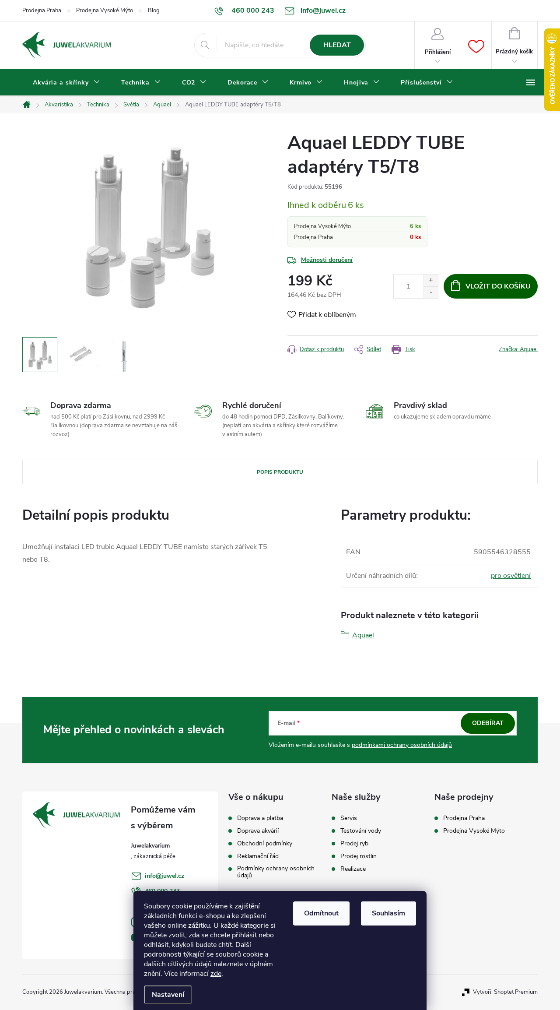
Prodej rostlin (358, 856)
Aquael (363, 635)
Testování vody (360, 830)
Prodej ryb (354, 843)
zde (215, 973)
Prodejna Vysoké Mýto (104, 10)
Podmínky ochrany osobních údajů (276, 872)
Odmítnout (321, 913)
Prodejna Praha (41, 10)
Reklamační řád (258, 856)
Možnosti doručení (327, 260)
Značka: (518, 349)
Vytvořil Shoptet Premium (505, 992)
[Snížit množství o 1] (431, 292)
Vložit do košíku (498, 286)
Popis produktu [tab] (280, 471)
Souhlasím (388, 913)
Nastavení (168, 994)
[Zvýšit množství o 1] (431, 280)
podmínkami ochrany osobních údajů (402, 745)
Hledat (337, 45)
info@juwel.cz (164, 876)
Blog (154, 10)
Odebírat (488, 723)
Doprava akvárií (258, 830)
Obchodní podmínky (264, 843)
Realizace (353, 869)
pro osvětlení (511, 576)
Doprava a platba (260, 818)
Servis (348, 818)
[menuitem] (66, 82)
